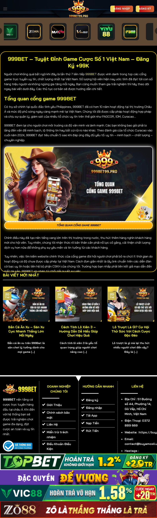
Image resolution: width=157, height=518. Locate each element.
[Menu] (5, 8)
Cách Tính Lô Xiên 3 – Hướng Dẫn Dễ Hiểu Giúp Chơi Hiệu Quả (78, 331)
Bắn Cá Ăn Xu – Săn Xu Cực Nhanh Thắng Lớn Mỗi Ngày (26, 331)
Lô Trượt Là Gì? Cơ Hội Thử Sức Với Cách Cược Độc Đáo (130, 331)
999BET (91, 74)
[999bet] (78, 9)
